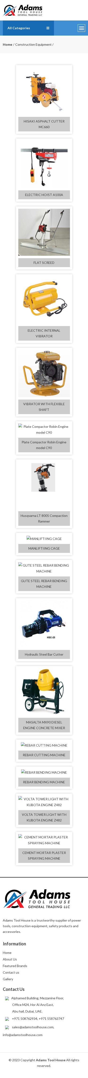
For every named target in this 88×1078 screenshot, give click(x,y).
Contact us (11, 972)
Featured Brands (15, 966)
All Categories (19, 28)
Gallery (8, 979)
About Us (10, 959)
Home (7, 44)
